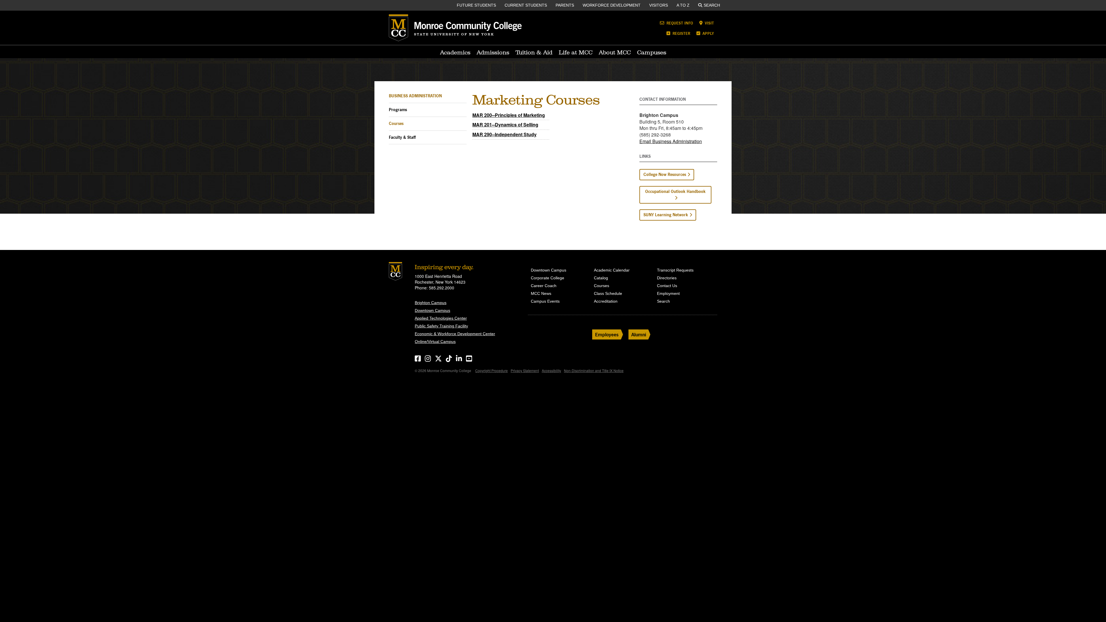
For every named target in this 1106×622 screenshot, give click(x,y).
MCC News (541, 293)
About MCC (615, 52)
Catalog (601, 278)
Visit (709, 22)
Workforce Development (612, 5)
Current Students (526, 5)
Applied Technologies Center (441, 318)
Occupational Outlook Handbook (675, 191)
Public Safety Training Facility (441, 326)
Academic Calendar (612, 270)
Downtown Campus (432, 310)
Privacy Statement (525, 370)
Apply (707, 33)
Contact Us (667, 285)
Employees (607, 334)
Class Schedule (608, 293)
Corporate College (547, 278)
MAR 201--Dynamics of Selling (505, 124)
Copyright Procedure (491, 370)
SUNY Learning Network (665, 214)
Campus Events (545, 301)
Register (680, 33)
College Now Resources (664, 174)
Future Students (476, 5)
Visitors (658, 5)
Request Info (679, 22)
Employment (668, 293)
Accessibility (551, 370)
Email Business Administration (670, 141)
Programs (398, 109)
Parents (565, 5)
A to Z (683, 5)
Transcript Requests (675, 270)
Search (712, 5)
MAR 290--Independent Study (504, 134)
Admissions (493, 52)
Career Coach (543, 285)
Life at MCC (575, 52)
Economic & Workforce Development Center (455, 333)
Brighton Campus (430, 302)
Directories (667, 278)
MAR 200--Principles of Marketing (508, 115)
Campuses (651, 52)
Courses (396, 123)
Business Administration (415, 95)
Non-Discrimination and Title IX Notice (594, 370)
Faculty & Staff (402, 137)
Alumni (638, 334)
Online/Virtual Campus (435, 341)
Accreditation (606, 301)
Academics (455, 52)
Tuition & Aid (534, 52)
